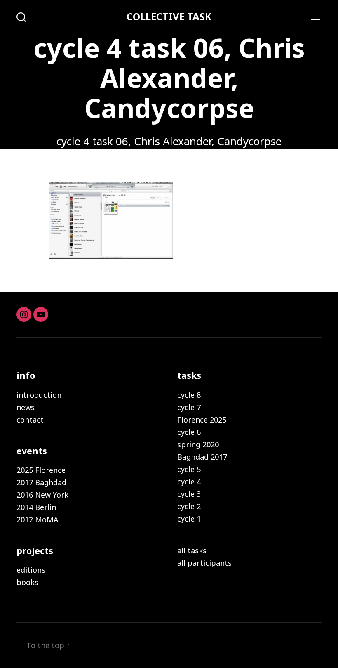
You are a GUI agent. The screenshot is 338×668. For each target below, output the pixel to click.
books (27, 582)
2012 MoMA (37, 519)
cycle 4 (189, 481)
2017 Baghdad (41, 482)
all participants (204, 563)
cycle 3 (189, 494)
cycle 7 (189, 407)
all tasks (192, 550)
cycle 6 (189, 432)
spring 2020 (198, 444)
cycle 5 (189, 469)
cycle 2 (189, 506)
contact (30, 420)
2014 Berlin (36, 507)
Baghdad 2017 (202, 457)
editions (30, 570)
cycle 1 (189, 519)
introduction (38, 395)
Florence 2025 (201, 420)
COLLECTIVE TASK (169, 16)
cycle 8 (189, 395)
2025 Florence (41, 470)
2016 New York (42, 495)
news (25, 407)
